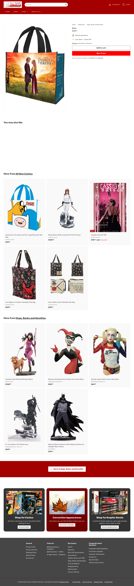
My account (30, 558)
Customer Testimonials (96, 554)
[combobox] (46, 5)
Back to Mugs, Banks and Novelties (68, 469)
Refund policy (72, 569)
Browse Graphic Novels (110, 527)
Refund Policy (30, 555)
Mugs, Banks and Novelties (95, 24)
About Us (36, 11)
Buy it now (101, 53)
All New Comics (24, 173)
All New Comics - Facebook (56, 554)
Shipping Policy (31, 552)
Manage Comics (64, 582)
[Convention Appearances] (67, 502)
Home (7, 11)
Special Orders (94, 560)
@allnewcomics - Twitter (55, 552)
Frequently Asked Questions (98, 548)
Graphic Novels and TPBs (76, 558)
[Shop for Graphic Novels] (110, 502)
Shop (24, 11)
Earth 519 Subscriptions (76, 552)
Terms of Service (31, 550)
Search (70, 547)
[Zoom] (35, 65)
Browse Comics (24, 527)
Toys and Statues (73, 563)
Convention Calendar (67, 525)
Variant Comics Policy (96, 562)
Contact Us (92, 557)
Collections (81, 24)
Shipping (74, 43)
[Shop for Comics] (24, 502)
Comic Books (72, 555)
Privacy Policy (31, 547)
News (16, 11)
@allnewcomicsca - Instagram (53, 548)
